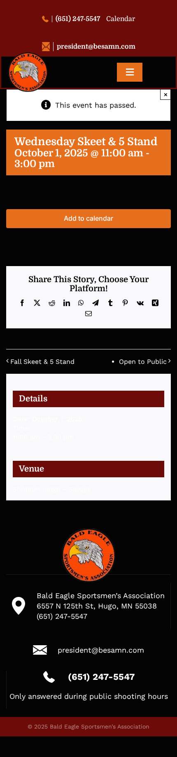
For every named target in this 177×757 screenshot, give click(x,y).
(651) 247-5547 (78, 19)
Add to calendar (88, 218)
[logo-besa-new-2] (28, 56)
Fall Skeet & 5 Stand (42, 362)
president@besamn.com (96, 46)
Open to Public (143, 362)
